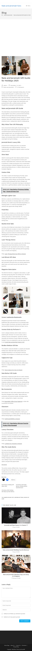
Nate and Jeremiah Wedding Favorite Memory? (16, 550)
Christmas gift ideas (18, 497)
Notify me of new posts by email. (12, 617)
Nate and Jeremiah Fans (11, 5)
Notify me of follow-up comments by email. (14, 613)
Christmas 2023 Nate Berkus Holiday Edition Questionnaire (21, 486)
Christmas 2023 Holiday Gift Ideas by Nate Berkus (8, 490)
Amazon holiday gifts (9, 497)
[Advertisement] (16, 39)
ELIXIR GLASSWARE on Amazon (12, 419)
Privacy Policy (16, 646)
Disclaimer (24, 645)
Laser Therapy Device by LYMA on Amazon (15, 254)
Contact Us (18, 645)
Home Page (6, 645)
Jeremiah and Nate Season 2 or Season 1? (16, 525)
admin (5, 85)
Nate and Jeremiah (9, 87)
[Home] (2, 15)
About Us (12, 645)
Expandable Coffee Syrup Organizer (13, 401)
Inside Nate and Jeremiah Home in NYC (14, 342)
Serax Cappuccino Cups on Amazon (13, 370)
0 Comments (20, 87)
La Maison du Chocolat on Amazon (13, 443)
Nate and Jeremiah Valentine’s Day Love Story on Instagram (16, 575)
